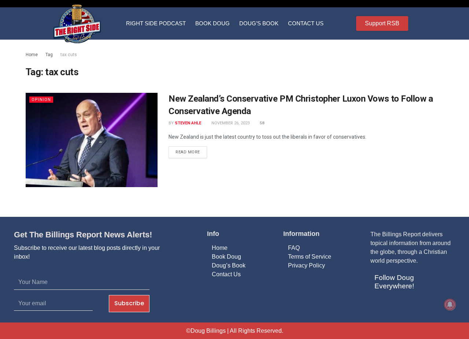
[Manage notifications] (450, 304)
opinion (41, 99)
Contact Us (306, 23)
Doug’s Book (258, 23)
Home (32, 54)
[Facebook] (378, 306)
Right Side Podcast (156, 23)
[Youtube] (414, 306)
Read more (188, 152)
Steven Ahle (188, 123)
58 (261, 123)
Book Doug (212, 23)
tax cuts (68, 54)
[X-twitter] (396, 306)
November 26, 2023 (230, 123)
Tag (49, 54)
